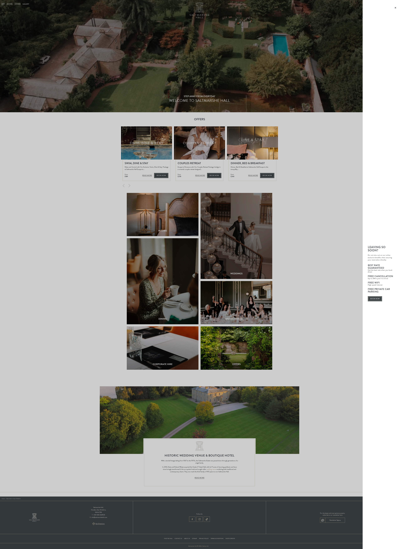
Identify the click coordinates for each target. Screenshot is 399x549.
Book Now (376, 299)
